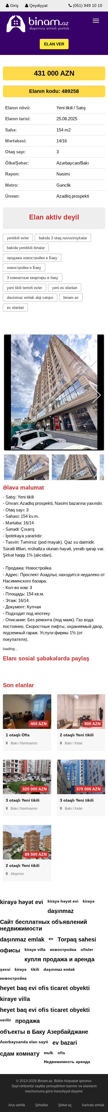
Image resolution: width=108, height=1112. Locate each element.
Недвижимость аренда (67, 1061)
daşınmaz (61, 911)
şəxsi (5, 969)
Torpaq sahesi (77, 939)
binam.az (71, 297)
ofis (61, 1052)
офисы (10, 950)
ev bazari (64, 1043)
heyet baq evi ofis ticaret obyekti (45, 988)
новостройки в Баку (24, 267)
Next (96, 395)
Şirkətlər (41, 1105)
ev (51, 938)
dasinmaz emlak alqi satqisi (30, 297)
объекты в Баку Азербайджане (44, 1032)
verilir (5, 1020)
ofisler (87, 949)
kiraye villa (35, 949)
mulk (48, 1052)
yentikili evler (18, 238)
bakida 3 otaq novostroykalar (63, 238)
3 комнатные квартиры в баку (32, 278)
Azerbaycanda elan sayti (24, 1042)
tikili (35, 969)
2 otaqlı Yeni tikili (77, 735)
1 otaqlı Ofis (18, 735)
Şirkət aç (65, 1105)
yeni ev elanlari (64, 288)
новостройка (63, 949)
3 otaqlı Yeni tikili (22, 800)
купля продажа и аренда (59, 959)
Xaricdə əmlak (93, 1105)
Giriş (13, 5)
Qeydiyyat (38, 5)
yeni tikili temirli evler (24, 288)
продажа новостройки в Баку (32, 258)
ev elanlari (15, 307)
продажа (27, 1021)
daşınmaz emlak (22, 939)
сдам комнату (19, 1053)
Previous (11, 395)
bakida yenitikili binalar (26, 248)
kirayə (88, 901)
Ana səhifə (16, 1105)
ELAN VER (54, 44)
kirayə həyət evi (21, 902)
